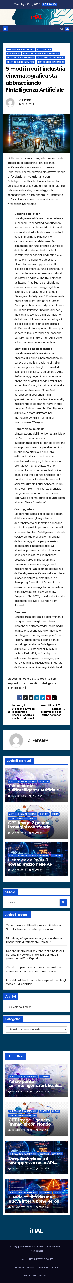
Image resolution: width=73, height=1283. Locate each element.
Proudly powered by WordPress (27, 1246)
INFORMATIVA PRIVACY (36, 1275)
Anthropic (45, 1192)
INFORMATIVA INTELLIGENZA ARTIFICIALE (36, 1267)
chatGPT (44, 814)
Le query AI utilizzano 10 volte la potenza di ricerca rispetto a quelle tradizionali (23, 712)
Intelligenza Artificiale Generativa (41, 53)
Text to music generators (50, 58)
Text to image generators (20, 58)
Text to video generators (51, 62)
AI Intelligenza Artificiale (20, 49)
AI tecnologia (44, 49)
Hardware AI (13, 53)
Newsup (56, 1246)
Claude (57, 1192)
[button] (61, 29)
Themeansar (36, 1250)
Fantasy (26, 99)
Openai (55, 814)
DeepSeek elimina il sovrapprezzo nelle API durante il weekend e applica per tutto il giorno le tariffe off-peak (35, 954)
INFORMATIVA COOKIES (41, 1259)
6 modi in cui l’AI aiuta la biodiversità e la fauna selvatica (51, 710)
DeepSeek (43, 855)
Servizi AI (44, 781)
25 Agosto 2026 (22, 1091)
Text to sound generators (20, 62)
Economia (57, 855)
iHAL (36, 17)
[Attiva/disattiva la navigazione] (34, 29)
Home (23, 1259)
